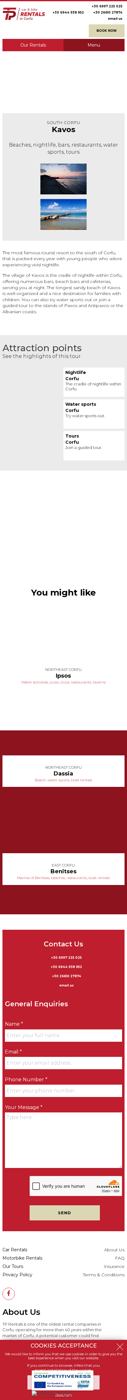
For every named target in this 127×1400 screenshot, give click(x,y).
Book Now (106, 31)
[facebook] (8, 1294)
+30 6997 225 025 (107, 6)
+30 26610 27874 (107, 12)
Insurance (114, 1266)
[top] (120, 1393)
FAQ (120, 1258)
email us (115, 19)
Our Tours (12, 1266)
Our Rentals (33, 45)
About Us (114, 1250)
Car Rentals (14, 1250)
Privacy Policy (17, 1274)
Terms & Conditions (104, 1274)
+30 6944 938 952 (68, 12)
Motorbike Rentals (22, 1258)
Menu (94, 45)
